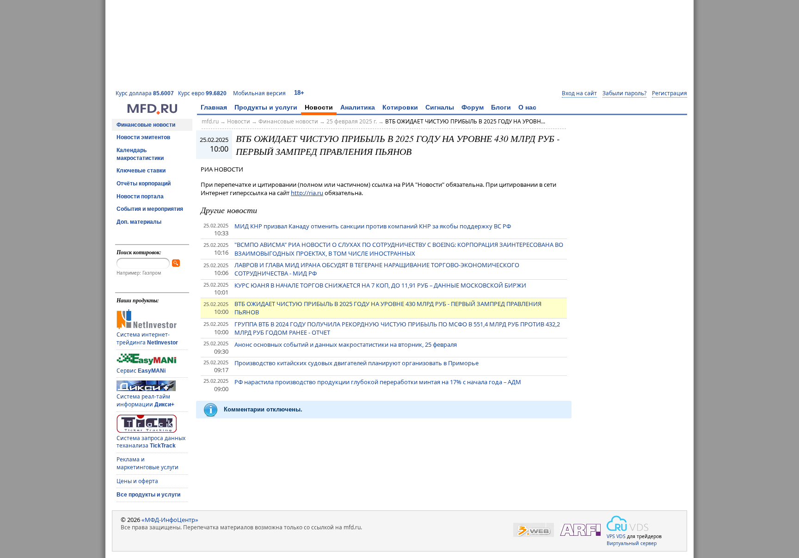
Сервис (141, 370)
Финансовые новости (146, 125)
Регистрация (669, 93)
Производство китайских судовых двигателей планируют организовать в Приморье (356, 363)
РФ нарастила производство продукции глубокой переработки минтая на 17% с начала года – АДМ (377, 382)
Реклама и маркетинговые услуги (147, 463)
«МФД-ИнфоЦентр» (169, 519)
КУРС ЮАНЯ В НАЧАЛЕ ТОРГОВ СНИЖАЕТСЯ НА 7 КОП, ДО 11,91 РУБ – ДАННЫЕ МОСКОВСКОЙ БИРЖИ (380, 285)
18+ (299, 92)
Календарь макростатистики (140, 154)
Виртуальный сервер (632, 543)
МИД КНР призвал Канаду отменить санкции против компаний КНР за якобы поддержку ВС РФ (372, 226)
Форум (472, 107)
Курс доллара (145, 93)
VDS (621, 536)
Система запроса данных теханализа (151, 442)
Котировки (400, 107)
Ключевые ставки (141, 170)
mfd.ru (210, 121)
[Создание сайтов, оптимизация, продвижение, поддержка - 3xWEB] (533, 530)
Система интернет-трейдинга (147, 338)
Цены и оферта (137, 481)
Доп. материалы (139, 222)
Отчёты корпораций (144, 183)
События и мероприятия (150, 209)
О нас (527, 107)
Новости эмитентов (143, 137)
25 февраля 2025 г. (351, 121)
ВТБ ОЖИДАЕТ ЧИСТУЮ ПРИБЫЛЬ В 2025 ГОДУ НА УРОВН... (465, 121)
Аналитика (357, 107)
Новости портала (140, 196)
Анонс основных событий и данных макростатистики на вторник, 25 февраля (345, 344)
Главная (214, 107)
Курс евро (202, 93)
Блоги (501, 107)
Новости (319, 107)
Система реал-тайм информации (145, 400)
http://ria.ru (307, 193)
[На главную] (152, 112)
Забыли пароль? (624, 93)
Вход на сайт (579, 93)
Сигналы (439, 107)
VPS (611, 536)
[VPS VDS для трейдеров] (627, 523)
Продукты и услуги (265, 107)
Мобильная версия (259, 93)
